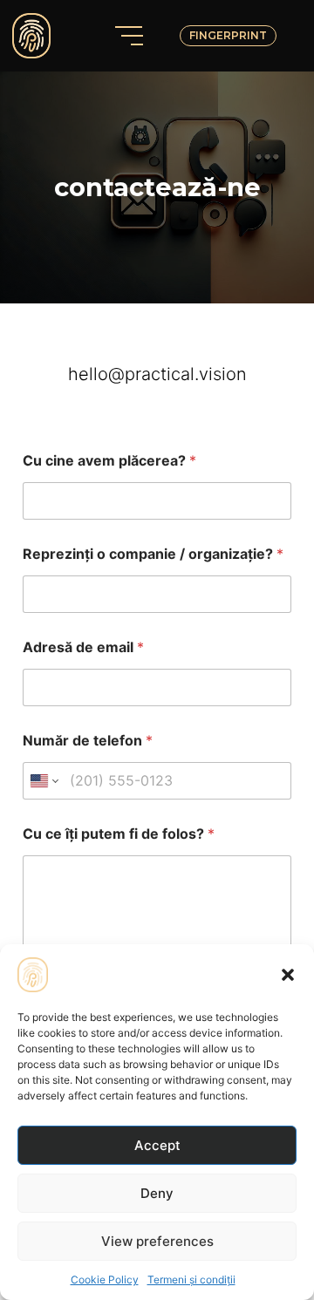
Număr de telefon (88, 740)
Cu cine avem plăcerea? (109, 461)
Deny (157, 1193)
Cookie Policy (105, 1279)
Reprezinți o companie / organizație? (153, 554)
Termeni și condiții (191, 1279)
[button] (288, 975)
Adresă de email (83, 647)
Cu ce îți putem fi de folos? (119, 834)
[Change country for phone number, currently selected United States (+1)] (43, 781)
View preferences (157, 1241)
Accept (157, 1145)
